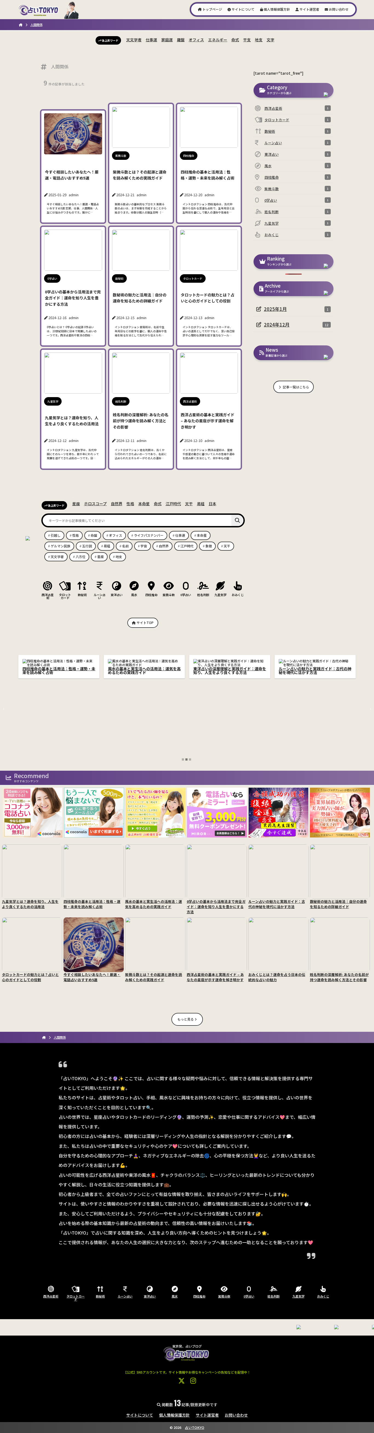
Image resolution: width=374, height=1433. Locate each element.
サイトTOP (145, 622)
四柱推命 (151, 594)
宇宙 (143, 546)
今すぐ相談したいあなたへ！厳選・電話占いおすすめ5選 (58, 670)
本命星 (144, 503)
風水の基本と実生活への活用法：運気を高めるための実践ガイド (315, 670)
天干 (189, 503)
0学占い (185, 594)
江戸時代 (173, 503)
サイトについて (243, 9)
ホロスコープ (95, 503)
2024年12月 (277, 324)
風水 (134, 594)
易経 (201, 503)
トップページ (212, 9)
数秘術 (82, 594)
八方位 (80, 556)
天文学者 (134, 39)
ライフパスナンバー (148, 535)
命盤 (94, 535)
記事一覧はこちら (295, 387)
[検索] (237, 520)
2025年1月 (275, 309)
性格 (130, 503)
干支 (247, 39)
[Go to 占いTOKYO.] (20, 24)
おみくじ (238, 594)
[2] (186, 759)
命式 (235, 39)
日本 (212, 503)
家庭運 (167, 39)
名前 (125, 546)
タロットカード (65, 596)
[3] (190, 759)
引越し (56, 535)
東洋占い (117, 594)
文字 (270, 39)
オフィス (196, 39)
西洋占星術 (48, 596)
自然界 (116, 503)
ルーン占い (99, 596)
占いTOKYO (194, 1427)
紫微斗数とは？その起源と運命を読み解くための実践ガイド (144, 670)
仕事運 (151, 39)
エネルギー (217, 39)
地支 (259, 39)
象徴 (208, 546)
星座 (76, 503)
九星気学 (220, 594)
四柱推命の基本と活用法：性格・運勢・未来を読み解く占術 (229, 670)
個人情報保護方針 (276, 9)
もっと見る (186, 1019)
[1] (183, 759)
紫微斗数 (169, 594)
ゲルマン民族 (60, 546)
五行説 (87, 546)
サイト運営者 (309, 9)
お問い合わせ (338, 9)
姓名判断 (203, 594)
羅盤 (181, 39)
